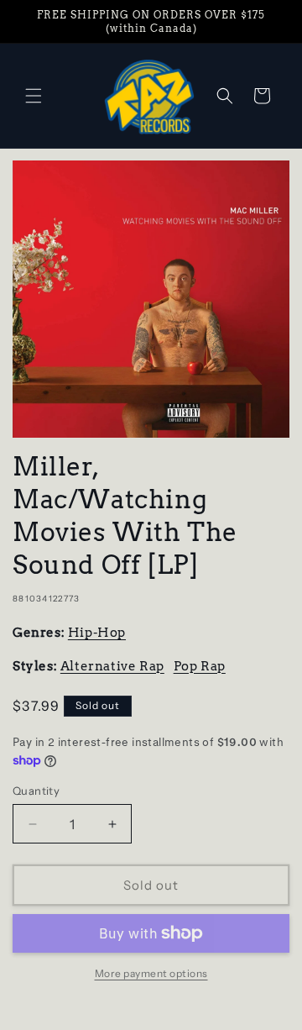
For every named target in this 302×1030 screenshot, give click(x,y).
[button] (33, 95)
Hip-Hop (97, 632)
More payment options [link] (151, 973)
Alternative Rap (112, 666)
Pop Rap (200, 666)
